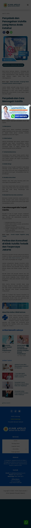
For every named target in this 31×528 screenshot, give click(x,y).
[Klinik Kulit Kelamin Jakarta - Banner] (15, 112)
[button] (15, 264)
